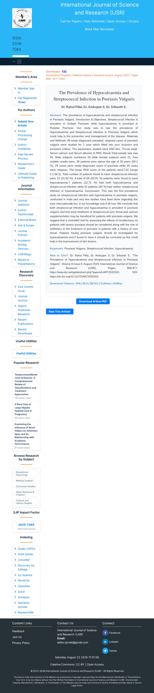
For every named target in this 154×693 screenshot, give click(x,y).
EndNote (105, 283)
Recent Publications (25, 321)
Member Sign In (26, 90)
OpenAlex (24, 586)
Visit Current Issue (25, 288)
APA (77, 283)
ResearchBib (26, 612)
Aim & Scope (26, 225)
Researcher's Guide (26, 166)
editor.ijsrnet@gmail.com (72, 642)
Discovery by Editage (26, 567)
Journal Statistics (23, 202)
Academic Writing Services (24, 244)
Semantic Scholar (23, 604)
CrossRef (23, 559)
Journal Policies (22, 233)
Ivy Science (25, 575)
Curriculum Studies (25, 486)
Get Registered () (27, 100)
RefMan (117, 283)
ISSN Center (25, 554)
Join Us (17, 637)
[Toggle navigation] (17, 61)
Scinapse (23, 597)
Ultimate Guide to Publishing (27, 175)
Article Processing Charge (25, 135)
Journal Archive (22, 298)
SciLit (21, 591)
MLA (85, 283)
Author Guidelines (24, 146)
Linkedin (113, 641)
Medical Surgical (24, 480)
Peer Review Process (25, 156)
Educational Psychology (22, 473)
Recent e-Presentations (26, 261)
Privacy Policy (21, 642)
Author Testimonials (26, 212)
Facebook (114, 632)
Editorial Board (27, 219)
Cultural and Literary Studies (24, 501)
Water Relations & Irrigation (25, 493)
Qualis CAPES (26, 548)
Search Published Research (24, 310)
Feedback (18, 631)
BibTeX (94, 283)
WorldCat (23, 580)
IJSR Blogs (24, 254)
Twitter (112, 650)
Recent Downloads (25, 331)
